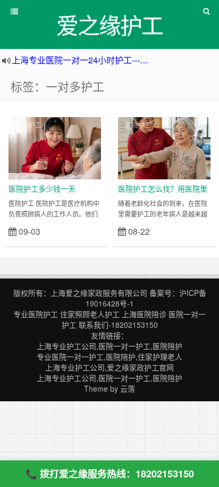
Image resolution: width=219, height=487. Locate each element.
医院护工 (28, 124)
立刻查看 (82, 230)
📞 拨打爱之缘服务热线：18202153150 (110, 473)
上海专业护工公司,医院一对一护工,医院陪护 (109, 346)
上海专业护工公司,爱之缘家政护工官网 (109, 367)
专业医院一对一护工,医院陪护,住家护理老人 (109, 356)
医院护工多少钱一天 (42, 188)
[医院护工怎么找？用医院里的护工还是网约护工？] (164, 147)
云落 (127, 388)
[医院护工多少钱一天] (55, 147)
